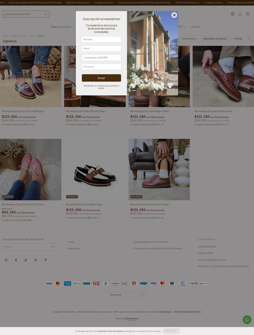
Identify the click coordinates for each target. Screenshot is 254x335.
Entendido (171, 331)
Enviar (101, 78)
